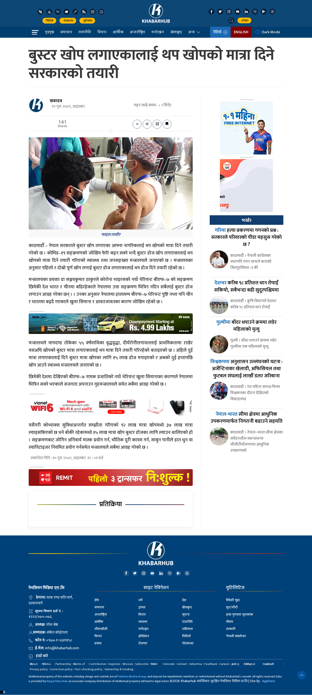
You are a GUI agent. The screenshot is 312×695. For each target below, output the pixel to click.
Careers (224, 664)
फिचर (98, 636)
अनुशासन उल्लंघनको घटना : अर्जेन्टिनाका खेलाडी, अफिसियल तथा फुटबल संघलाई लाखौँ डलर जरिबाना (246, 368)
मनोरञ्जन (158, 32)
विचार (101, 32)
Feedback (210, 664)
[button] (231, 21)
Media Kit (46, 664)
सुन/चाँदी (232, 607)
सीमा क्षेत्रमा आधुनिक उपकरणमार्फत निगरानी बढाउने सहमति (246, 418)
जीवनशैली (100, 629)
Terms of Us (79, 664)
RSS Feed (154, 664)
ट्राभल (141, 607)
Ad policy (235, 664)
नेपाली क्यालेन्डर (236, 636)
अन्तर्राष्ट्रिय (137, 32)
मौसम (229, 622)
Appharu (268, 681)
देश (184, 600)
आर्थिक (118, 32)
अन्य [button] (191, 32)
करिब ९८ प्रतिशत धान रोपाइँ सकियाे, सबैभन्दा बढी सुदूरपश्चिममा (246, 286)
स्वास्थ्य (142, 622)
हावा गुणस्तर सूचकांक (239, 614)
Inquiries (114, 664)
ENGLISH (241, 32)
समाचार (66, 32)
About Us (34, 664)
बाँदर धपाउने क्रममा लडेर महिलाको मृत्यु (246, 326)
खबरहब (56, 100)
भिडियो (49, 20)
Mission (127, 664)
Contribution (97, 664)
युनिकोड (87, 20)
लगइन (244, 20)
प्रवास (97, 643)
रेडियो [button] (218, 32)
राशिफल (187, 629)
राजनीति (84, 32)
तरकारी (230, 629)
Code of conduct (268, 664)
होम (96, 600)
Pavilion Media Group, (132, 676)
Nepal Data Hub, (57, 681)
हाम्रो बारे (42, 656)
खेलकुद (176, 32)
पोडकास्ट (67, 20)
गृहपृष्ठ (49, 32)
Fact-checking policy (88, 669)
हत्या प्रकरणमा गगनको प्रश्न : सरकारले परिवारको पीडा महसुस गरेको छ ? (246, 237)
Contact (182, 664)
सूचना (186, 614)
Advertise (195, 664)
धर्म (140, 600)
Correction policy (61, 669)
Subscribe (142, 664)
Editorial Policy (249, 664)
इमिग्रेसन (143, 636)
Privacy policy (39, 669)
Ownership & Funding (118, 669)
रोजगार (142, 643)
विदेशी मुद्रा (233, 600)
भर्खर (246, 220)
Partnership (63, 664)
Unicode (168, 664)
